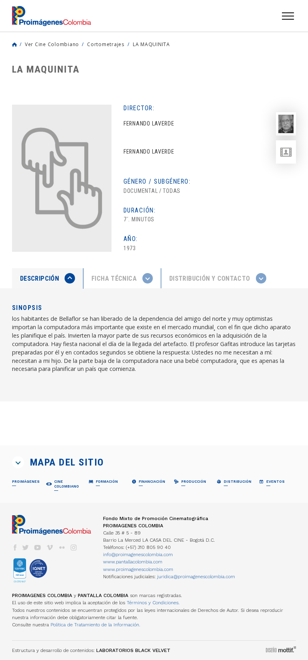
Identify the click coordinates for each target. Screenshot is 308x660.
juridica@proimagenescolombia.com (196, 576)
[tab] (47, 278)
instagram (74, 548)
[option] (61, 178)
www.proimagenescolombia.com (138, 569)
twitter (26, 548)
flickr (62, 548)
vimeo (50, 548)
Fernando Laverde (149, 151)
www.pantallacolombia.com (132, 562)
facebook (15, 548)
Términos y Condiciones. (153, 602)
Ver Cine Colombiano (52, 44)
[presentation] (47, 278)
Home (14, 45)
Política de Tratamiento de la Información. (95, 625)
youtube (38, 548)
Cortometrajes (106, 44)
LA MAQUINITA (151, 44)
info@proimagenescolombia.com (138, 554)
